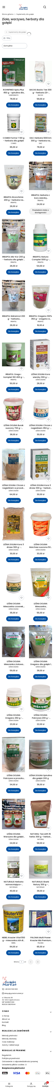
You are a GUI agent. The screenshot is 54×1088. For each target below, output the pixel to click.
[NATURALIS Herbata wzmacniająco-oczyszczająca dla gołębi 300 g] (13, 867)
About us (6, 1019)
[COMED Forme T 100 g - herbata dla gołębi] (13, 123)
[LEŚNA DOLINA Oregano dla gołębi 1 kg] (40, 642)
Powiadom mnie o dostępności (40, 211)
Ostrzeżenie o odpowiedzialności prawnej (20, 1061)
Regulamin (6, 1055)
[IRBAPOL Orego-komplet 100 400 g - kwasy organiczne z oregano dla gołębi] (13, 355)
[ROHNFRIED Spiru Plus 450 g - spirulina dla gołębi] (13, 72)
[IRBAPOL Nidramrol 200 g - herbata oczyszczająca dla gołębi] (13, 296)
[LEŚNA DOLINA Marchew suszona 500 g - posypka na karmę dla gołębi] (40, 524)
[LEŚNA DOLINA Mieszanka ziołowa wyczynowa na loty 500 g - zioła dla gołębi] (13, 642)
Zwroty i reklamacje (10, 1045)
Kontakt (5, 1022)
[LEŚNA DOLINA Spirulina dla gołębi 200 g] (40, 755)
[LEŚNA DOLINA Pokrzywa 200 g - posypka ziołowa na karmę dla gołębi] (40, 698)
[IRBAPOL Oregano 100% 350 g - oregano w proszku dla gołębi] (40, 296)
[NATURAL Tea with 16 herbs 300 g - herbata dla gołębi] (40, 814)
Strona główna (7, 14)
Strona (16, 962)
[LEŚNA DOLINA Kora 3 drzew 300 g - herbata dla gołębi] (40, 465)
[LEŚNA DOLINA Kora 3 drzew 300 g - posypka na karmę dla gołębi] (13, 524)
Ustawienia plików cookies (13, 1064)
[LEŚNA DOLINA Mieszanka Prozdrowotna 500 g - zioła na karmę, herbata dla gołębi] (40, 583)
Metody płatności (9, 1035)
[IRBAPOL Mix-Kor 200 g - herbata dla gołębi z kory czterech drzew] (13, 236)
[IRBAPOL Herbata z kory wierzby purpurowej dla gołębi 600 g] (40, 176)
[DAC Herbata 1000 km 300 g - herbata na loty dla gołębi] (40, 123)
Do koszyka (13, 105)
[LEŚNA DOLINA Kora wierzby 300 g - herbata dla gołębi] (40, 355)
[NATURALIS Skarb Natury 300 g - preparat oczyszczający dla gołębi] (40, 867)
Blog (4, 1025)
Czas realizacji (8, 1042)
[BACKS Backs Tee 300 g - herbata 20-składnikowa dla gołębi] (40, 73)
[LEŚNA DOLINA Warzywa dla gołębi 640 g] (13, 814)
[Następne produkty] (30, 962)
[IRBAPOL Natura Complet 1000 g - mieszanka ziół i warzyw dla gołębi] (40, 236)
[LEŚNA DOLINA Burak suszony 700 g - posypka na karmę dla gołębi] (13, 409)
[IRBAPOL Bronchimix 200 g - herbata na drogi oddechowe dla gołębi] (13, 177)
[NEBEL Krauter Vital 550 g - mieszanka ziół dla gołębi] (13, 919)
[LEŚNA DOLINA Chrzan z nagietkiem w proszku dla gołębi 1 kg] (13, 465)
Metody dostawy (9, 1038)
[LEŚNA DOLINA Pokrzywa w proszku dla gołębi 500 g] (13, 755)
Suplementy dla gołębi (25, 14)
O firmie (5, 1016)
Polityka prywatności (11, 1058)
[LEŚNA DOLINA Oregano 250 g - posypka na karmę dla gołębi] (13, 698)
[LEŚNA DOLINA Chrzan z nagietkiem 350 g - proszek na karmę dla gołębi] (40, 409)
